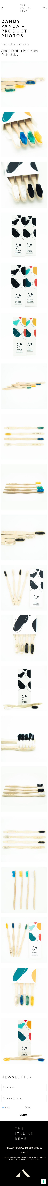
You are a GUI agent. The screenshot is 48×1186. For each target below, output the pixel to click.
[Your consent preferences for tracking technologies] (43, 1181)
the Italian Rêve (22, 1157)
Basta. (35, 1159)
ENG (7, 1107)
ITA (28, 1107)
